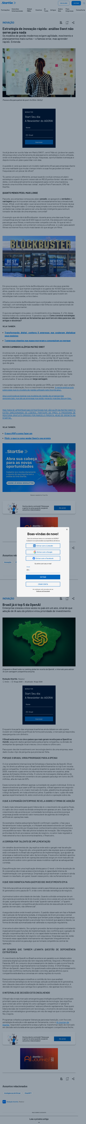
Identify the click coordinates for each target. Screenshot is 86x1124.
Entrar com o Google (44, 552)
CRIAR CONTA (43, 584)
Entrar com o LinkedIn (44, 546)
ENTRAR (43, 577)
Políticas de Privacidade (43, 591)
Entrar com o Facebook (44, 558)
